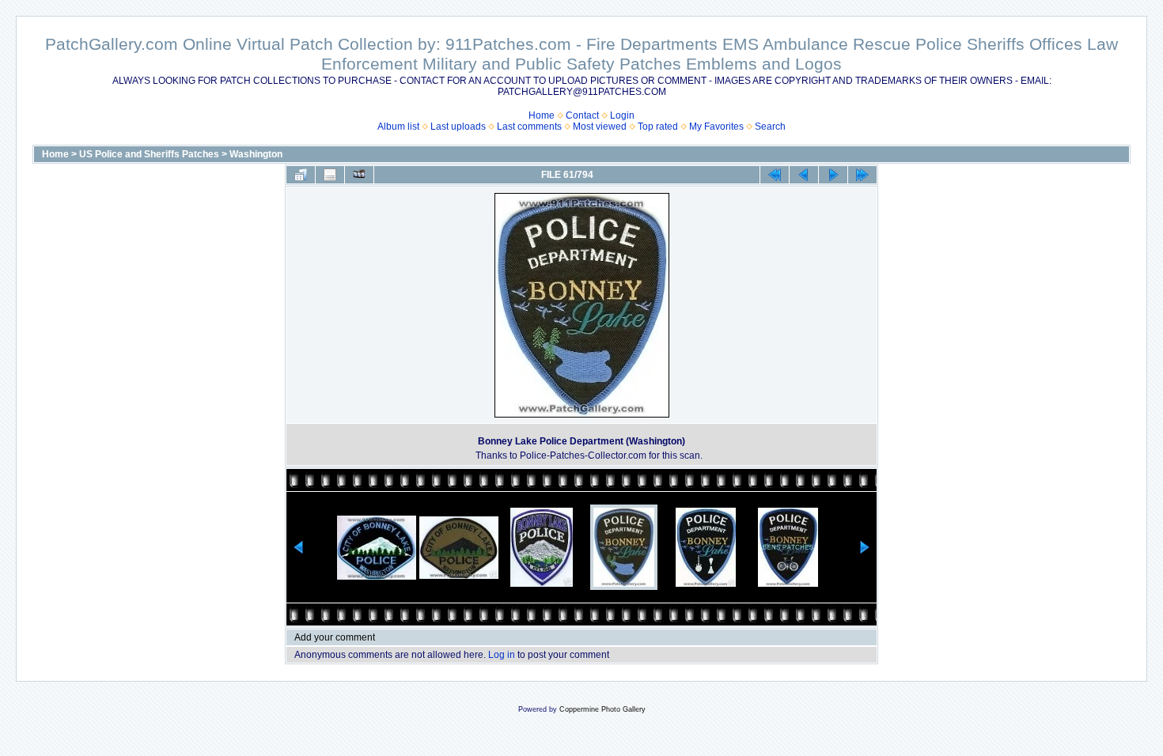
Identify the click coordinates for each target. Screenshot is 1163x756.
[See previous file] (804, 174)
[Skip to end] (862, 174)
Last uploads (458, 126)
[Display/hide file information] (330, 174)
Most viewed (600, 126)
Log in (501, 654)
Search (770, 126)
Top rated (658, 126)
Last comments (529, 126)
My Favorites (716, 126)
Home (541, 115)
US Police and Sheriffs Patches (149, 154)
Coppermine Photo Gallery (602, 709)
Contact (582, 115)
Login (622, 115)
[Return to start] (774, 174)
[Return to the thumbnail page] (300, 174)
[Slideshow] (359, 174)
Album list (398, 126)
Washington (255, 154)
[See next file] (833, 174)
